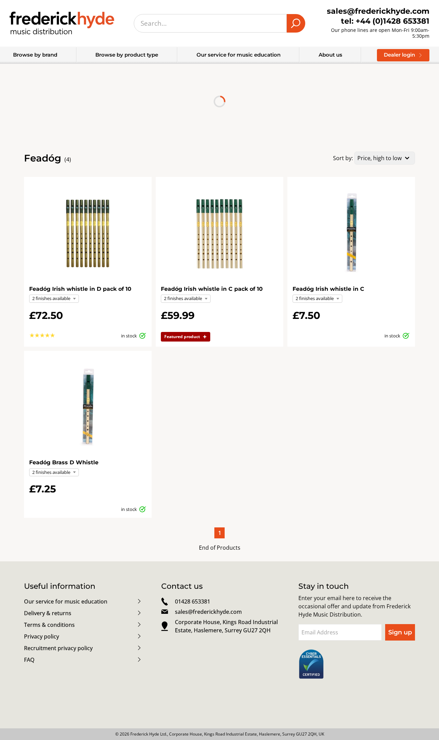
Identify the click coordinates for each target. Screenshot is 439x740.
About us (330, 54)
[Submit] (296, 23)
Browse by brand (35, 54)
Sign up (400, 632)
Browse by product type (126, 54)
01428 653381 (192, 601)
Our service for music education (239, 54)
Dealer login (399, 54)
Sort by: (343, 158)
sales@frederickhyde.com (208, 611)
